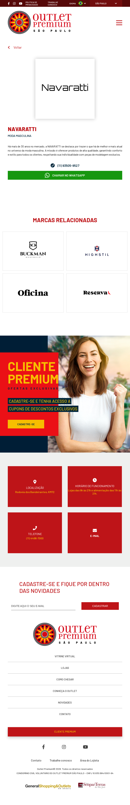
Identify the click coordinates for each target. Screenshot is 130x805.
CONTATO (65, 714)
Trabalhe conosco (61, 760)
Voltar (18, 47)
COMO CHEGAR (65, 679)
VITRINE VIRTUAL (65, 656)
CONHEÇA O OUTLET (65, 690)
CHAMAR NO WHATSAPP (68, 175)
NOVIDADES (65, 702)
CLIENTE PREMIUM (65, 731)
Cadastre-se (26, 424)
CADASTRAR (100, 606)
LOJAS (65, 667)
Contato (36, 760)
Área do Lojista (89, 760)
